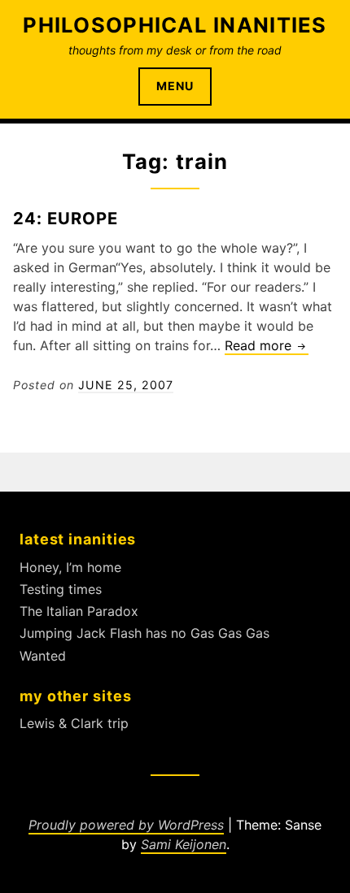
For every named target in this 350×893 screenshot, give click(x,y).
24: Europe (65, 218)
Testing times (61, 589)
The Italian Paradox (79, 611)
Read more (266, 346)
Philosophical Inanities (174, 24)
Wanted (43, 656)
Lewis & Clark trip (74, 723)
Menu (175, 86)
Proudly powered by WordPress (126, 825)
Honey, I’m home (70, 567)
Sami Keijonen (183, 844)
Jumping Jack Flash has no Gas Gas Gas (144, 633)
